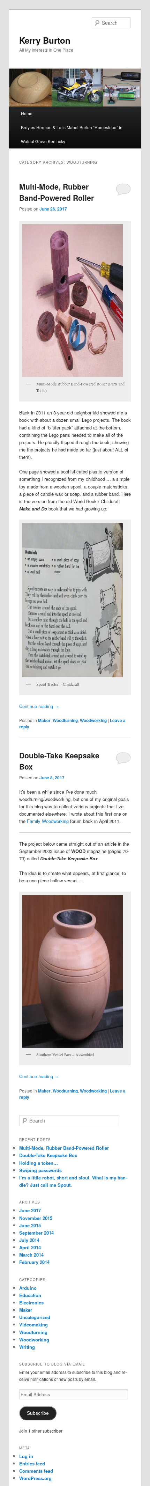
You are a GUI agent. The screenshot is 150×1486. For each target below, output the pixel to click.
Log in (26, 1456)
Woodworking (93, 720)
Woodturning (65, 720)
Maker (44, 720)
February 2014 (34, 1262)
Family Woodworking (48, 821)
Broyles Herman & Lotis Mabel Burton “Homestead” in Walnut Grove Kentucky (71, 134)
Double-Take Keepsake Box (48, 1155)
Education (30, 1295)
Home (26, 113)
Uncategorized (34, 1317)
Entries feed (32, 1463)
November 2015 (35, 1218)
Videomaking (33, 1324)
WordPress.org (35, 1478)
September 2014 (36, 1232)
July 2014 (29, 1240)
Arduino (28, 1288)
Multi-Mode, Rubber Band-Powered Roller (56, 192)
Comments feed (36, 1470)
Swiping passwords (40, 1170)
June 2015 (30, 1225)
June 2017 (30, 1210)
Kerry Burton (44, 40)
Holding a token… (38, 1163)
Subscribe (38, 1413)
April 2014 (30, 1247)
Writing (27, 1347)
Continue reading (39, 706)
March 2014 (31, 1254)
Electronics (31, 1302)
